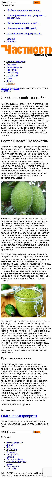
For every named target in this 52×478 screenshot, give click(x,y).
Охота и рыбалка (14, 459)
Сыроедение (12, 466)
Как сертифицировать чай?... (22, 23)
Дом (8, 447)
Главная (10, 39)
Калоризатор (12, 454)
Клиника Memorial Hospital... (21, 28)
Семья (9, 464)
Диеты (9, 445)
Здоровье (14, 88)
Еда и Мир (11, 449)
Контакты (11, 41)
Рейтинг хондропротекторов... (23, 10)
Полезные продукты (16, 461)
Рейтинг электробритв (19, 416)
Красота (10, 457)
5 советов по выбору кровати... (23, 33)
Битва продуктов (14, 442)
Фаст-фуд (11, 469)
